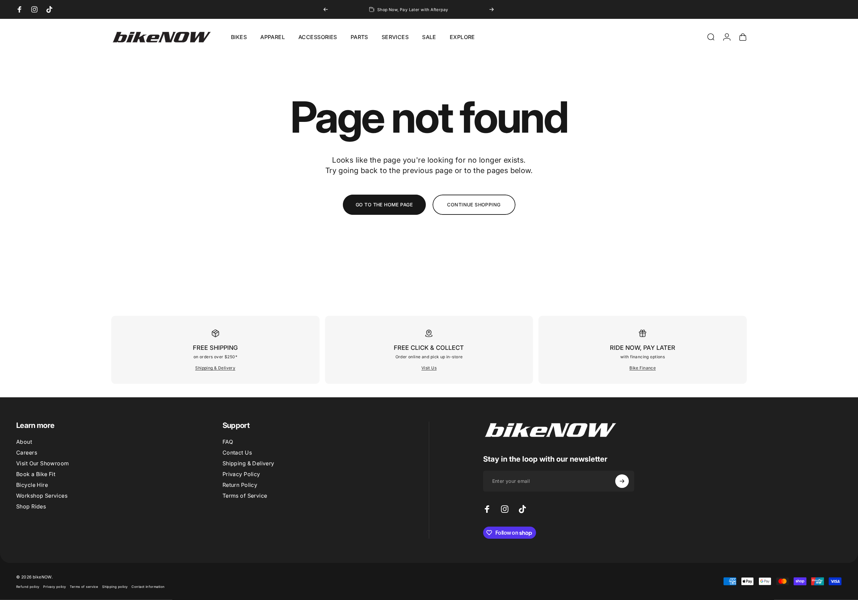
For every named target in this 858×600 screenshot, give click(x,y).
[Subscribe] (622, 481)
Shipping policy (114, 587)
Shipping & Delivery (215, 367)
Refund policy (27, 587)
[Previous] (325, 9)
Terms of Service (245, 495)
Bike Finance (642, 367)
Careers (26, 452)
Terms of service (84, 587)
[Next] (491, 9)
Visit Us (429, 367)
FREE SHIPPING (215, 347)
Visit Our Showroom (42, 463)
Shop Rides (31, 506)
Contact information (148, 587)
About (24, 441)
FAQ (228, 441)
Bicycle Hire (32, 484)
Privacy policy (54, 587)
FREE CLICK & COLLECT (429, 347)
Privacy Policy (241, 474)
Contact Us (237, 452)
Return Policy (240, 484)
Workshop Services (41, 495)
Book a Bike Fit (35, 474)
